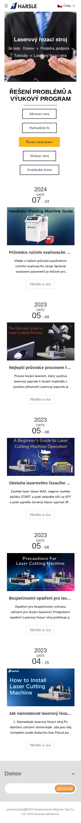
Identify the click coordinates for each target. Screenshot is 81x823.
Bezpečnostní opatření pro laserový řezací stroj (40, 598)
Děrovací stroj (39, 114)
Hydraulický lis (39, 128)
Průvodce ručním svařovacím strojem (40, 252)
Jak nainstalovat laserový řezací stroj (40, 713)
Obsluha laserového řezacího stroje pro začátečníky (40, 483)
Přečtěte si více (40, 284)
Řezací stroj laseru (39, 142)
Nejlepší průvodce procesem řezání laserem (40, 367)
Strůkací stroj (39, 156)
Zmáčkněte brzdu (39, 170)
